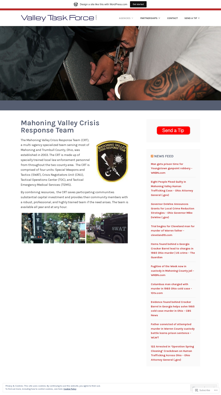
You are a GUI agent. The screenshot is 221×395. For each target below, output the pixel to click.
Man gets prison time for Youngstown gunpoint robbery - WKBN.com (171, 168)
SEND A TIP (190, 18)
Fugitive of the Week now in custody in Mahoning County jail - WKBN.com (172, 271)
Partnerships (148, 18)
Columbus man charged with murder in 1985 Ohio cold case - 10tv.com (171, 289)
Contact (172, 18)
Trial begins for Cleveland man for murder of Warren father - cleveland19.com (173, 231)
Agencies (125, 18)
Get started (138, 4)
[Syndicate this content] (152, 156)
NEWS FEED (164, 156)
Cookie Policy (70, 389)
